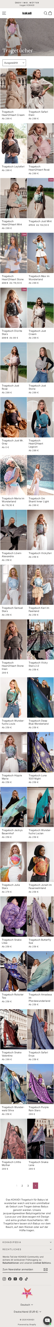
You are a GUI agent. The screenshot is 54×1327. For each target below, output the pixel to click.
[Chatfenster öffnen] (47, 1320)
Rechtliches (12, 1249)
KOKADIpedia (12, 1242)
